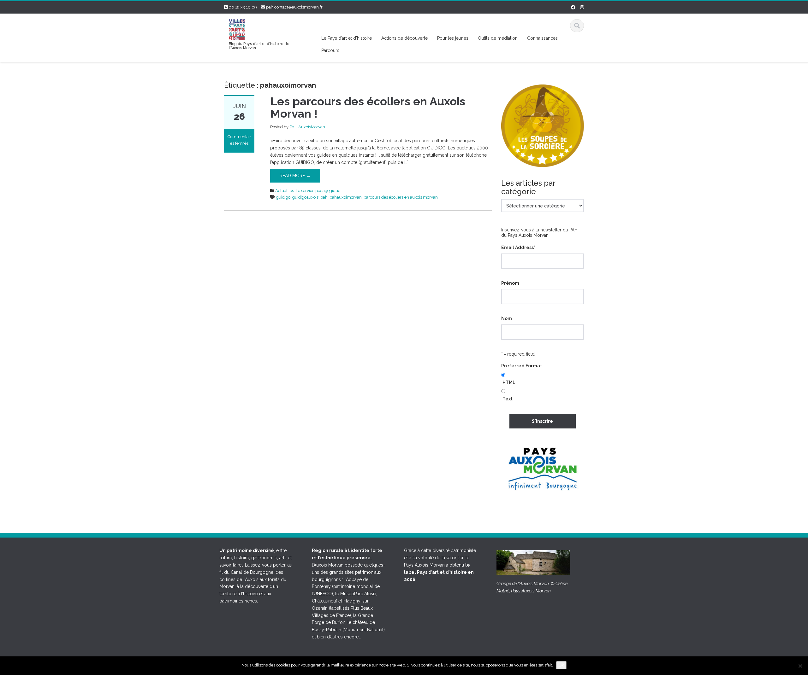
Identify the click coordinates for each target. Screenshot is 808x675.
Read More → (295, 175)
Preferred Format (521, 365)
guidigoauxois (305, 197)
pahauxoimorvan (346, 197)
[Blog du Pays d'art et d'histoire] (237, 28)
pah (324, 197)
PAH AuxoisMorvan (307, 127)
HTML (508, 382)
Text (507, 398)
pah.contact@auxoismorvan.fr (294, 7)
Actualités (284, 190)
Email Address (518, 247)
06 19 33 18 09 (243, 7)
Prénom (510, 283)
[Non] (800, 666)
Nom (506, 318)
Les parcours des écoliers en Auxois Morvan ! (367, 107)
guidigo (283, 197)
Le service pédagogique (318, 190)
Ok (561, 665)
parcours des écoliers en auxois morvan (401, 197)
